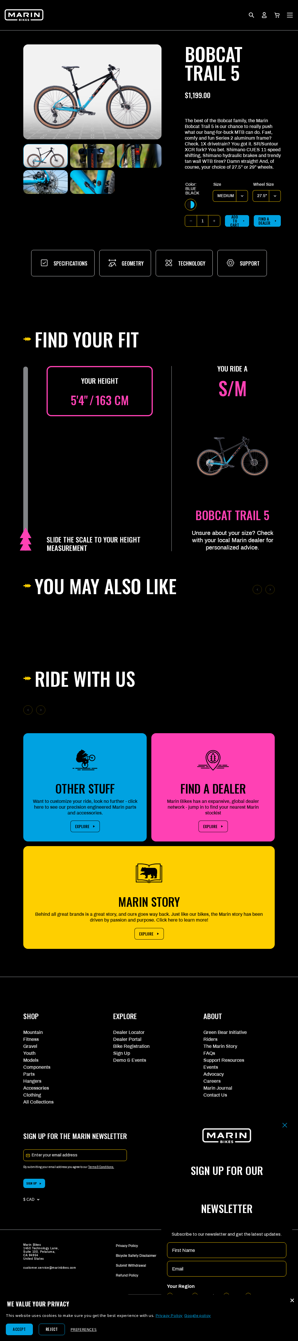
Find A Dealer (264, 221)
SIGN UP (31, 1183)
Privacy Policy (127, 1246)
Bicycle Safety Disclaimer (136, 1256)
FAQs (209, 1053)
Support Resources (223, 1060)
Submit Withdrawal (131, 1266)
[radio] (190, 204)
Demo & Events (129, 1060)
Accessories (36, 1088)
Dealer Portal (127, 1039)
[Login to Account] (264, 15)
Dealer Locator (129, 1032)
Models (30, 1060)
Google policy (197, 1316)
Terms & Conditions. (101, 1167)
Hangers (32, 1081)
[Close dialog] (285, 1125)
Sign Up (121, 1053)
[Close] (292, 1300)
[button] (277, 15)
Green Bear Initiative (225, 1032)
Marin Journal (217, 1088)
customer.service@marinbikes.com (49, 1267)
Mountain (33, 1032)
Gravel (30, 1046)
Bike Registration (131, 1046)
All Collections (38, 1102)
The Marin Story (220, 1046)
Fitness (31, 1039)
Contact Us (215, 1095)
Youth (29, 1053)
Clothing (32, 1095)
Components (36, 1067)
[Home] (24, 15)
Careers (212, 1081)
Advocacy (213, 1074)
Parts (29, 1074)
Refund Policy (127, 1275)
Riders (210, 1039)
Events (210, 1067)
